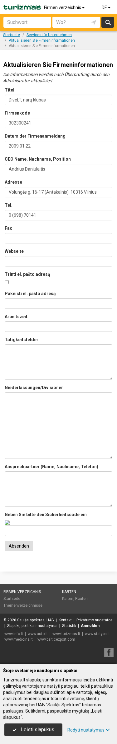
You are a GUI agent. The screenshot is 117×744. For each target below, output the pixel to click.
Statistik (69, 626)
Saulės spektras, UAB (35, 620)
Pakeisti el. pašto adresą (30, 293)
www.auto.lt (38, 634)
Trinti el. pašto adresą (27, 274)
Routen (81, 598)
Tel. (8, 205)
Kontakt (65, 620)
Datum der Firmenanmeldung (35, 136)
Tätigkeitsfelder (21, 339)
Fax (8, 228)
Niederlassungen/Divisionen (34, 387)
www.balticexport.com (56, 639)
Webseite (14, 251)
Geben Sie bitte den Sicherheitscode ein (46, 514)
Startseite (11, 598)
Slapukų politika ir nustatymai (32, 626)
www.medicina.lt (18, 639)
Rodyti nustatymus (86, 730)
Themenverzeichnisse (22, 605)
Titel (9, 89)
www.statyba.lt (97, 634)
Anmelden (90, 626)
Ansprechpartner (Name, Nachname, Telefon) (51, 466)
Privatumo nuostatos (94, 620)
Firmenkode (17, 113)
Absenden (19, 546)
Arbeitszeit (16, 316)
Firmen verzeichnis (63, 7)
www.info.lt (13, 634)
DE (105, 7)
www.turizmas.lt (66, 634)
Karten (69, 592)
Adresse (13, 182)
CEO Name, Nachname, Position (38, 159)
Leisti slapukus (37, 729)
